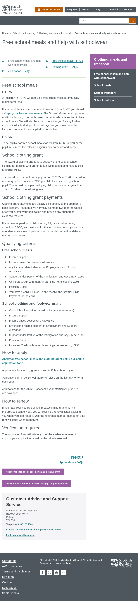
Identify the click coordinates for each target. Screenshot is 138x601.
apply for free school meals (24, 113)
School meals (102, 85)
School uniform (104, 100)
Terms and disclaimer (16, 571)
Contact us (9, 560)
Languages (9, 587)
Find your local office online (20, 535)
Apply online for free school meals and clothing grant (33, 472)
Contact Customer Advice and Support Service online (33, 529)
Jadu (68, 563)
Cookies (7, 582)
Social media (10, 593)
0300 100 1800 (25, 524)
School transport (105, 92)
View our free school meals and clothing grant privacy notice (37, 483)
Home (5, 33)
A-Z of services (12, 566)
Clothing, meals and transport (55, 33)
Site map (8, 576)
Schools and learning (24, 33)
